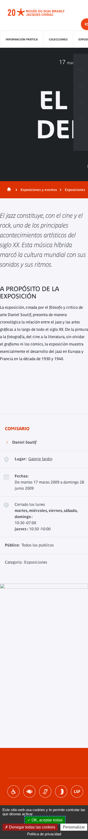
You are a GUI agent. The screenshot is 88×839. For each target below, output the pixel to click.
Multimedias (80, 110)
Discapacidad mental (61, 791)
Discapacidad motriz (13, 791)
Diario (80, 94)
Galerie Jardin (40, 459)
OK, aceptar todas (47, 820)
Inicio (8, 189)
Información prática (22, 39)
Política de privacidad (44, 834)
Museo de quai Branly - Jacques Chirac (41, 12)
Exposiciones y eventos (39, 190)
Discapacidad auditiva (45, 791)
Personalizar (74, 827)
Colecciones (58, 39)
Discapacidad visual (29, 791)
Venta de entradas (80, 62)
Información (80, 78)
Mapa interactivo (80, 126)
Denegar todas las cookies (31, 827)
